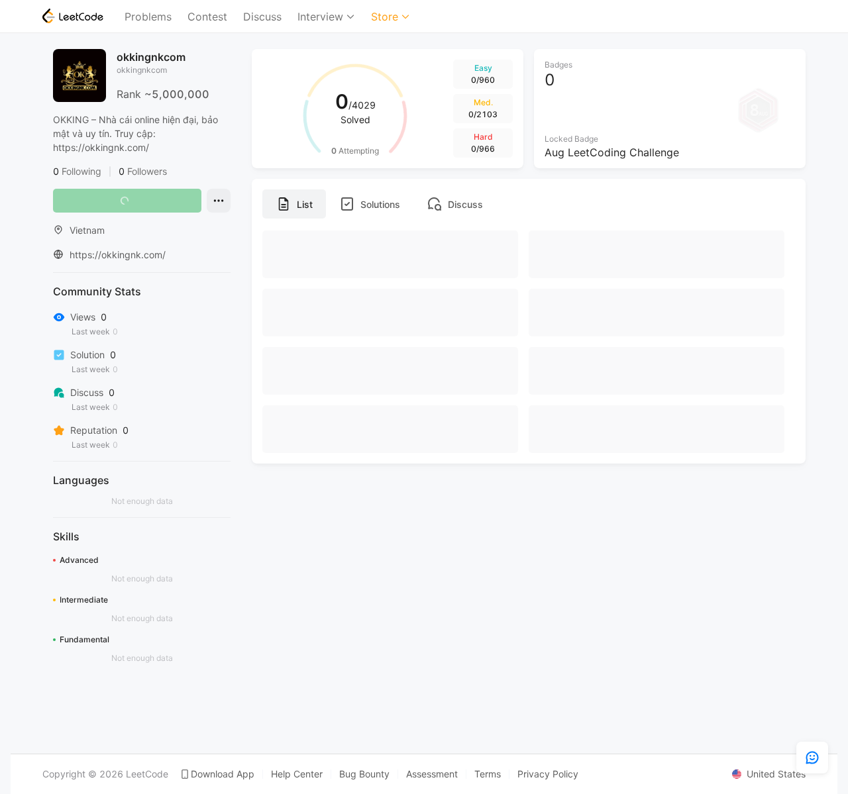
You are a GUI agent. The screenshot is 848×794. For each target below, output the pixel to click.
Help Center (297, 774)
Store (384, 16)
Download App (222, 774)
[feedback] (812, 757)
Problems (148, 16)
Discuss (262, 16)
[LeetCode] (72, 16)
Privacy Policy (547, 774)
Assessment (432, 774)
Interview (320, 16)
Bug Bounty (364, 774)
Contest (207, 16)
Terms (487, 774)
